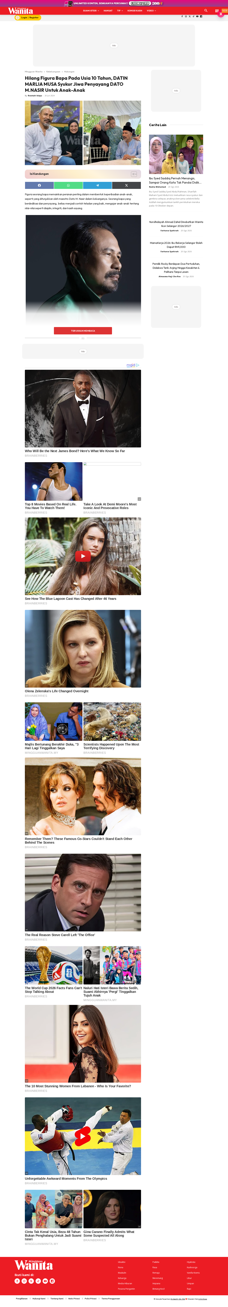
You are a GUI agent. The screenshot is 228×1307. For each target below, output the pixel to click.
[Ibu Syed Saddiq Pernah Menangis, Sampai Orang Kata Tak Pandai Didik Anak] (176, 154)
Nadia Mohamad (157, 187)
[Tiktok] (193, 17)
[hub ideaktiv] (217, 9)
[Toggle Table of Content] (132, 174)
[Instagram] (186, 17)
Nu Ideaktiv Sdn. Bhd (178, 1299)
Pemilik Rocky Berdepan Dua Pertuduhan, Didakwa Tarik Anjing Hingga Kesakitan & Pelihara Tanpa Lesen (176, 267)
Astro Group (202, 1299)
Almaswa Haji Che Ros (170, 276)
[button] (206, 11)
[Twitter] (190, 17)
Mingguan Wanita (33, 71)
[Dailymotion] (201, 17)
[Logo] (20, 11)
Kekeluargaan (53, 71)
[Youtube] (197, 17)
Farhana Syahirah (170, 230)
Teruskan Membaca (83, 330)
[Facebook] (182, 17)
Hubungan (69, 71)
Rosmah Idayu (35, 95)
